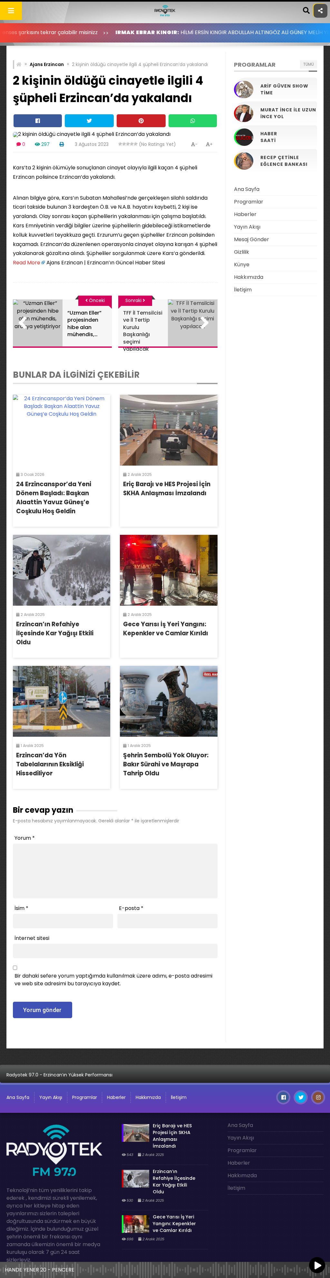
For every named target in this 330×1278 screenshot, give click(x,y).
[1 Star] (120, 144)
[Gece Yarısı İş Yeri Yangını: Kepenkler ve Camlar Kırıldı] (168, 570)
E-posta (131, 908)
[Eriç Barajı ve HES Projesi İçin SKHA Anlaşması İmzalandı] (168, 430)
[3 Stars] (128, 144)
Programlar (248, 201)
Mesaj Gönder (251, 239)
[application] (165, 1268)
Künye (241, 264)
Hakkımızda (248, 277)
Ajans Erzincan (47, 64)
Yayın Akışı (247, 227)
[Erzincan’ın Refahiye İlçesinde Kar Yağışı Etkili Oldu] (61, 570)
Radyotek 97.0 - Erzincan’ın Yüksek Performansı (59, 1075)
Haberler (245, 214)
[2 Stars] (124, 144)
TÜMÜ (308, 64)
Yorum (25, 838)
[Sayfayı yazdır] (61, 144)
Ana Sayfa (246, 189)
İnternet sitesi (32, 938)
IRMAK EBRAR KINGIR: (110, 32)
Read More (26, 262)
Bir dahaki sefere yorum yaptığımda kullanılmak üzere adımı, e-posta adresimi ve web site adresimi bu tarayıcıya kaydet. (113, 979)
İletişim (243, 289)
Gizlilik (241, 252)
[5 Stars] (136, 144)
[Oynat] (317, 1265)
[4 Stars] (132, 144)
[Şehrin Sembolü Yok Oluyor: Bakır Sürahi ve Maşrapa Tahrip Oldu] (168, 701)
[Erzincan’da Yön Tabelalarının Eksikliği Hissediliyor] (61, 701)
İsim (21, 908)
